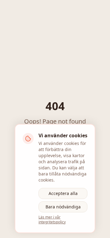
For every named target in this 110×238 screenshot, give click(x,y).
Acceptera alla (63, 193)
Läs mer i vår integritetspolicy (52, 220)
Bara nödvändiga (63, 207)
